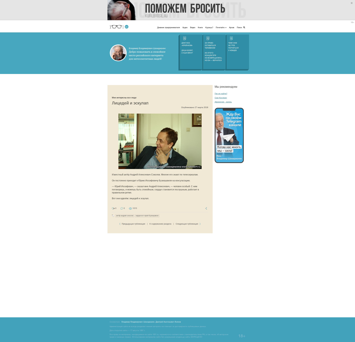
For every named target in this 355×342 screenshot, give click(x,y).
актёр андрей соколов (124, 216)
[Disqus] (160, 274)
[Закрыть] (352, 3)
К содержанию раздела (160, 224)
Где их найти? (221, 94)
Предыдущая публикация (133, 224)
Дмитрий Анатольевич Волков (168, 322)
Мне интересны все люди (124, 97)
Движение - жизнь (223, 102)
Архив (231, 28)
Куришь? (209, 28)
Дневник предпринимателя (168, 28)
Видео (192, 28)
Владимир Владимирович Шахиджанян (137, 322)
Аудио (184, 28)
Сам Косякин (221, 98)
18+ (352, 22)
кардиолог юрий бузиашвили (147, 216)
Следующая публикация (187, 224)
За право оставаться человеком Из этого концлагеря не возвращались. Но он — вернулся (213, 51)
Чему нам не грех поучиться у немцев (233, 46)
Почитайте (220, 28)
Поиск (240, 28)
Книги (200, 28)
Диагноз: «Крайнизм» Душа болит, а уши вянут (187, 48)
